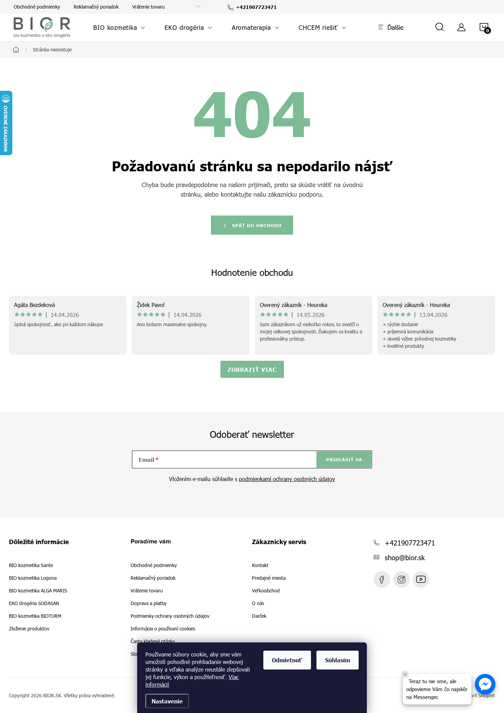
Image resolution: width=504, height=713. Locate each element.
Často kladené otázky (153, 641)
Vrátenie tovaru (148, 6)
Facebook (382, 579)
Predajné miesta (269, 578)
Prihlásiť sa (344, 459)
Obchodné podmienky (37, 6)
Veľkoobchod (266, 591)
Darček (259, 616)
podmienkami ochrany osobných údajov (287, 478)
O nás (258, 603)
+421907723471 (410, 542)
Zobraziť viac (252, 369)
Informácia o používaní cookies (163, 628)
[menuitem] (119, 27)
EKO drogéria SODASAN (34, 603)
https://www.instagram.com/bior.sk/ (401, 579)
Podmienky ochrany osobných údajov (170, 616)
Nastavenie (167, 701)
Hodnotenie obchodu (252, 272)
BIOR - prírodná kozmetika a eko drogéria (421, 579)
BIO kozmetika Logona (33, 578)
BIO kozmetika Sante (31, 565)
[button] (485, 684)
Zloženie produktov (29, 629)
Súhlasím (337, 659)
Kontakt (260, 565)
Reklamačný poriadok (96, 6)
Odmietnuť (287, 659)
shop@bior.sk (405, 557)
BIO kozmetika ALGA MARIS (38, 591)
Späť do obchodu (257, 225)
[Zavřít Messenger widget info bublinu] (405, 674)
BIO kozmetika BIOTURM (35, 616)
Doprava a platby (149, 603)
